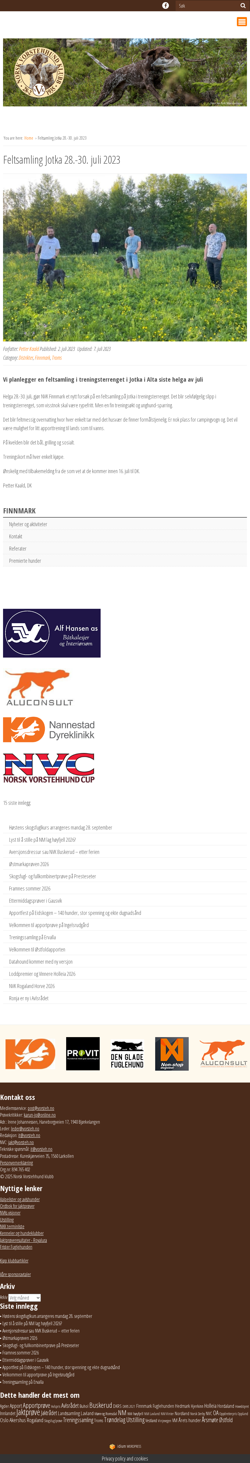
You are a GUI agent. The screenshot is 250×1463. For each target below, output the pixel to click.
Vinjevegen (164, 1420)
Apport (16, 1405)
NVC (209, 1413)
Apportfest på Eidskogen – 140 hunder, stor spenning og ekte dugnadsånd (75, 912)
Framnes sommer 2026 (29, 888)
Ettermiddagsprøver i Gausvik (35, 900)
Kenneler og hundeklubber (22, 1233)
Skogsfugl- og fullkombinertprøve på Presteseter (52, 876)
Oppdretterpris (228, 1413)
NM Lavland (152, 1413)
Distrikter (26, 357)
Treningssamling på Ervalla (32, 937)
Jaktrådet (49, 1413)
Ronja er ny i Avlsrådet (28, 998)
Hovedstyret (242, 1406)
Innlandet (8, 1413)
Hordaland (225, 1406)
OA (216, 1412)
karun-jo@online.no (40, 1115)
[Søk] (243, 5)
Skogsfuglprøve (53, 1420)
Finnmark (42, 357)
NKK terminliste (12, 1226)
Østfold (226, 1420)
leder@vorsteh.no (25, 1128)
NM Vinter (167, 1413)
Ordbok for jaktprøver (17, 1206)
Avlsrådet (70, 1405)
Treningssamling (78, 1420)
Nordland (182, 1413)
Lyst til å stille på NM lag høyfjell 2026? (42, 839)
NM (122, 1412)
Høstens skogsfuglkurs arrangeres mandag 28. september (60, 827)
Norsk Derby (197, 1413)
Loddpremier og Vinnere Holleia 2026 (42, 973)
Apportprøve (36, 1405)
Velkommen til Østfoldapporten (37, 949)
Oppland (243, 1413)
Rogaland (35, 1420)
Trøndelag (114, 1419)
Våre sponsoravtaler (15, 1274)
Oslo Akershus (13, 1420)
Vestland (151, 1420)
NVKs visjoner (10, 1212)
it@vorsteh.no (29, 1135)
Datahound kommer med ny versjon (41, 961)
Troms (57, 357)
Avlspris (55, 1406)
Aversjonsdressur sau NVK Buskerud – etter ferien (54, 851)
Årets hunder (189, 1420)
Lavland (87, 1413)
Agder (4, 1406)
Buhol (84, 1406)
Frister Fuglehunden (16, 1247)
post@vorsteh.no (41, 1108)
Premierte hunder (25, 560)
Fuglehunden (163, 1406)
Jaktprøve (28, 1412)
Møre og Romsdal (106, 1413)
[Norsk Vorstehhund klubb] (125, 74)
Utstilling (7, 1219)
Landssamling (69, 1413)
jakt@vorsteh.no (21, 1142)
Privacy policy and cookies (125, 1458)
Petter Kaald (29, 348)
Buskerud (100, 1405)
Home (29, 138)
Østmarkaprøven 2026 (29, 864)
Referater (18, 548)
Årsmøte (210, 1419)
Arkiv (3, 1297)
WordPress (129, 1446)
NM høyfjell (135, 1413)
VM (174, 1420)
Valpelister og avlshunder (20, 1199)
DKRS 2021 (129, 1406)
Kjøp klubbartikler (14, 1260)
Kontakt (15, 536)
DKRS (117, 1406)
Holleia (210, 1405)
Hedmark (182, 1406)
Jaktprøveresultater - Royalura (23, 1240)
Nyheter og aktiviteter (28, 524)
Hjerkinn (197, 1406)
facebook (165, 5)
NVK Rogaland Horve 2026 (32, 986)
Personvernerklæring (16, 1162)
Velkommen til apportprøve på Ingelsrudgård (49, 925)
